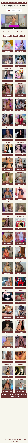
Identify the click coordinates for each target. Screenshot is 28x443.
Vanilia (7, 216)
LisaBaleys (20, 83)
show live (20, 332)
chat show (20, 125)
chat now (7, 125)
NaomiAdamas (7, 379)
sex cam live (20, 243)
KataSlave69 (7, 68)
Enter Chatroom (9, 32)
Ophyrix (20, 98)
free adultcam (20, 184)
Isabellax (7, 142)
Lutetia (20, 350)
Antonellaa (7, 98)
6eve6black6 (20, 142)
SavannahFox (20, 39)
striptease (7, 51)
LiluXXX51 (7, 231)
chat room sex (7, 110)
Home (8, 10)
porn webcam (7, 377)
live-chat (7, 258)
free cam (20, 303)
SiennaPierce (7, 246)
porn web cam (20, 317)
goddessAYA (7, 113)
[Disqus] (14, 418)
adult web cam (20, 377)
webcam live (7, 243)
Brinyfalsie (7, 54)
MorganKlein (7, 335)
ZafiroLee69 (7, 261)
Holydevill (20, 68)
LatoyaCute (7, 187)
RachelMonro (20, 54)
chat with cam (7, 95)
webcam (7, 184)
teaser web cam (8, 391)
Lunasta (20, 305)
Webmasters (16, 441)
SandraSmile (20, 320)
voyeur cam (20, 81)
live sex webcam (7, 229)
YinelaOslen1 (20, 113)
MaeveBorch (20, 276)
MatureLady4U (20, 202)
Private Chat (20, 32)
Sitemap (4, 439)
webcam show (20, 110)
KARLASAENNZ (7, 364)
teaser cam (20, 95)
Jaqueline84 (20, 335)
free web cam (20, 169)
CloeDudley (8, 320)
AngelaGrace (20, 216)
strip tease (7, 155)
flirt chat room (20, 362)
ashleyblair (20, 379)
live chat (7, 66)
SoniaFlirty (20, 364)
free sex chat (7, 362)
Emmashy (7, 305)
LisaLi (7, 128)
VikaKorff (7, 83)
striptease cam (20, 66)
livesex (7, 81)
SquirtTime (7, 39)
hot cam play (20, 155)
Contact (9, 439)
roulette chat (20, 391)
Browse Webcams (16, 10)
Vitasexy (7, 350)
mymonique (8, 202)
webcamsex (20, 51)
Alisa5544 (7, 290)
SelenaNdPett (20, 231)
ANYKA (20, 261)
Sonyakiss (20, 157)
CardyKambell (20, 187)
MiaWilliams (8, 157)
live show (7, 140)
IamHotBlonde (20, 172)
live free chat (20, 273)
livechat (20, 229)
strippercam (20, 288)
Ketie (20, 246)
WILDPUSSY (7, 276)
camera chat (20, 347)
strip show (20, 199)
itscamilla (7, 172)
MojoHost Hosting (16, 439)
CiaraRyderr (20, 290)
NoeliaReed (20, 128)
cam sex (7, 199)
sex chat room (20, 140)
